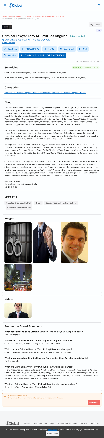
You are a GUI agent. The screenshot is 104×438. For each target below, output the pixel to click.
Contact (83, 423)
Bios (38, 203)
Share (97, 24)
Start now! (93, 402)
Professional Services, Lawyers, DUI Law (68, 92)
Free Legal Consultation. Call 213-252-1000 (44, 55)
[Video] (18, 310)
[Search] (99, 5)
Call (85, 49)
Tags (52, 423)
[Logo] (15, 5)
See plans (94, 423)
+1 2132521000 (32, 49)
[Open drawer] (5, 5)
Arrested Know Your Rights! (18, 203)
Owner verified (78, 36)
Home (27, 423)
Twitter (51, 49)
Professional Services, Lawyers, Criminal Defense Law (27, 92)
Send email (69, 49)
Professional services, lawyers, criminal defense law (44, 16)
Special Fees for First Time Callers (61, 203)
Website (12, 55)
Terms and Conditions (67, 423)
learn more (52, 429)
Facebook (12, 49)
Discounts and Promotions (19, 207)
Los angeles (18, 16)
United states (7, 16)
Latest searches (40, 423)
